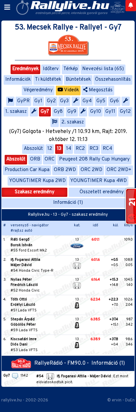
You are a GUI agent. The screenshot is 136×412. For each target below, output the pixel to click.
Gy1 (38, 101)
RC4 (107, 149)
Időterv (51, 69)
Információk (18, 79)
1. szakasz (16, 112)
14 (68, 149)
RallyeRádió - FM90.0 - (62, 363)
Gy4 (87, 101)
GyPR (23, 101)
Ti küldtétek (48, 79)
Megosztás (100, 90)
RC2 (80, 149)
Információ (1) (68, 203)
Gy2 (51, 101)
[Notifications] (130, 5)
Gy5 (100, 101)
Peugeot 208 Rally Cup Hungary (94, 159)
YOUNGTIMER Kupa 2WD (37, 181)
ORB (35, 159)
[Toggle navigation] (7, 7)
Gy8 (58, 112)
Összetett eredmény (102, 192)
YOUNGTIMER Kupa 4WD (98, 181)
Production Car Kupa (27, 170)
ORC (49, 159)
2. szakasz (72, 122)
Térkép (70, 69)
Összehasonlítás (113, 79)
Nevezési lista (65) (103, 69)
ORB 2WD (65, 170)
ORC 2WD (91, 170)
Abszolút (33, 149)
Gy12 (125, 112)
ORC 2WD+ (119, 170)
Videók (71, 90)
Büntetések (78, 79)
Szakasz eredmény (34, 192)
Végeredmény (38, 90)
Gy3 (64, 101)
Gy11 (110, 112)
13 (59, 149)
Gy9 (71, 112)
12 (49, 149)
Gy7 (45, 112)
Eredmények (25, 69)
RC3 (93, 149)
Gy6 (114, 101)
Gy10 (95, 112)
